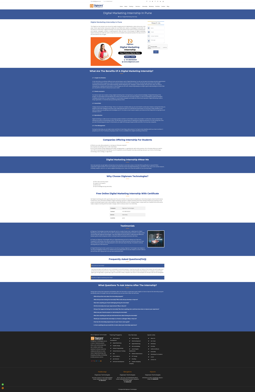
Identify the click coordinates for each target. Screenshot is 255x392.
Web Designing (135, 338)
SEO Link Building (136, 346)
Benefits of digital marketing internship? (102, 277)
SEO (114, 353)
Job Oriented (116, 359)
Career (152, 357)
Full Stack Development (118, 361)
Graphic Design (116, 345)
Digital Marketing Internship (130, 16)
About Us (153, 338)
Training (131, 6)
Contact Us (153, 359)
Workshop (151, 6)
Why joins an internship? (97, 265)
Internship (144, 6)
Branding (134, 359)
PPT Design (134, 356)
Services (138, 6)
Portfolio (157, 6)
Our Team (153, 341)
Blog (168, 6)
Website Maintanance (137, 353)
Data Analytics (116, 356)
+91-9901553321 (108, 1)
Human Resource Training (119, 351)
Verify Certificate (155, 349)
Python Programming (118, 348)
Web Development (136, 341)
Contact (163, 6)
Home (121, 6)
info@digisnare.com (96, 1)
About (125, 6)
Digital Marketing (117, 343)
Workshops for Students (156, 354)
